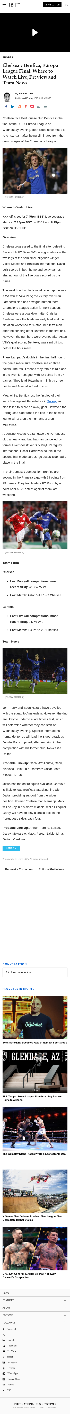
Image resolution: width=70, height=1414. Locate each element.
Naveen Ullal (26, 93)
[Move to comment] (45, 107)
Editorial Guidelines (51, 869)
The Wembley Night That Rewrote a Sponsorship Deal (34, 1153)
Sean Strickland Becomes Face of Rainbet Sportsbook (35, 1042)
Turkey (52, 401)
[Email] (39, 107)
